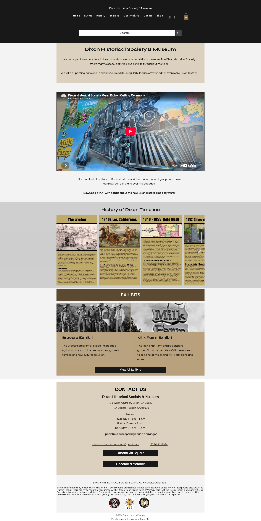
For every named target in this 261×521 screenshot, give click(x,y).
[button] (186, 16)
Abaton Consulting (141, 519)
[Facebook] (175, 17)
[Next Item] (199, 250)
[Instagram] (169, 17)
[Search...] (178, 33)
